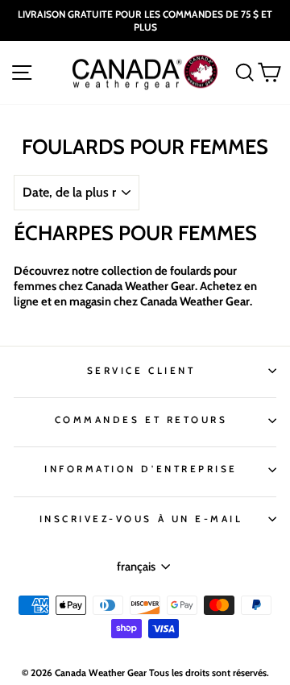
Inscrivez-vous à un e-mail (141, 519)
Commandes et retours (141, 420)
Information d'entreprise (141, 469)
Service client (141, 370)
